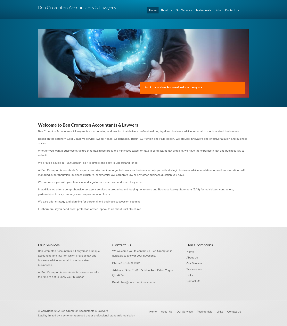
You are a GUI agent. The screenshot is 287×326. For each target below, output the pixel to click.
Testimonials (203, 10)
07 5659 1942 (131, 263)
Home (153, 10)
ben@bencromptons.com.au (138, 282)
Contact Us (232, 10)
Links (218, 10)
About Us (166, 10)
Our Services (184, 10)
